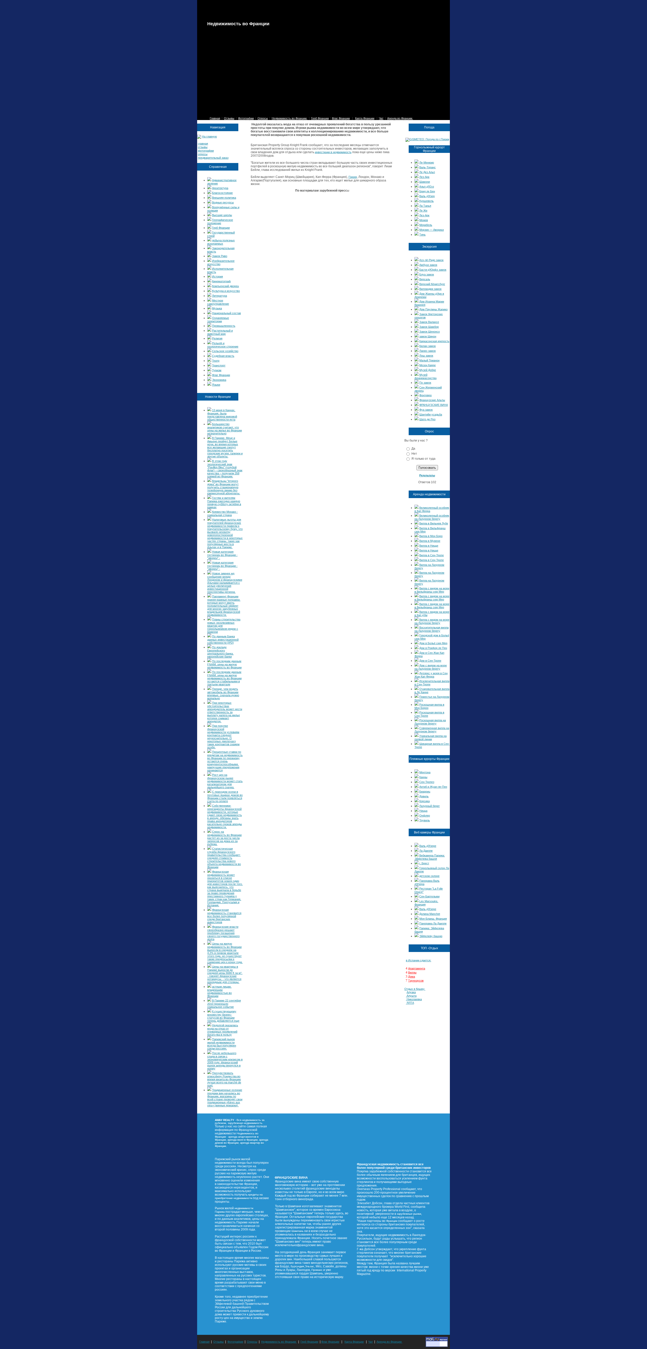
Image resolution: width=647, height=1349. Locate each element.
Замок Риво (219, 256)
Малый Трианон (429, 360)
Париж (353, 176)
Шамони (424, 181)
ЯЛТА (410, 1002)
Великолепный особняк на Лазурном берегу (431, 517)
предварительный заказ (213, 157)
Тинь (422, 234)
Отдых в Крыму (414, 988)
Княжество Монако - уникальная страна (222, 513)
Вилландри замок (430, 288)
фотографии (206, 150)
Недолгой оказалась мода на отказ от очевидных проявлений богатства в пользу (222, 1030)
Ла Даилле (426, 850)
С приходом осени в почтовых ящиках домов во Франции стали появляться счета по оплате (225, 796)
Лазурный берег (429, 805)
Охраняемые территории (218, 319)
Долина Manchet (429, 913)
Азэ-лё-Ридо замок (431, 260)
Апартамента (416, 968)
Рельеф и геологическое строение (222, 345)
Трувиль (424, 820)
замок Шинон (427, 336)
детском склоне (429, 875)
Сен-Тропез (426, 781)
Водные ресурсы (223, 202)
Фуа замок (426, 409)
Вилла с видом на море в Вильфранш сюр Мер (431, 590)
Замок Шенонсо (429, 331)
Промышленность (223, 325)
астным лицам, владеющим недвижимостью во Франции (219, 991)
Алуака (411, 992)
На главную (209, 136)
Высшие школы (222, 215)
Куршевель (426, 200)
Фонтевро (425, 395)
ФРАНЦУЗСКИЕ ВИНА (433, 404)
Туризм (216, 370)
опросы (202, 154)
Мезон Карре (427, 365)
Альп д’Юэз (426, 186)
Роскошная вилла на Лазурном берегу (430, 722)
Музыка (217, 308)
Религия (217, 338)
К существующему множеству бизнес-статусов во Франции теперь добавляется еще (223, 1016)
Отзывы (229, 118)
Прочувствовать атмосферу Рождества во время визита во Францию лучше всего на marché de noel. (224, 1079)
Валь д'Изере (427, 845)
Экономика (219, 379)
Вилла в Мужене (429, 540)
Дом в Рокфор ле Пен (433, 647)
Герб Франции (320, 118)
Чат (381, 118)
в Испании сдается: (418, 960)
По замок (425, 382)
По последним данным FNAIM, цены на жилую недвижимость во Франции (224, 664)
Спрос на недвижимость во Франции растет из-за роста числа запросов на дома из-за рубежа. (224, 838)
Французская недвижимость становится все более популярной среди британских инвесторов (224, 916)
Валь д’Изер (427, 196)
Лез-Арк (424, 176)
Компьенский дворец (225, 286)
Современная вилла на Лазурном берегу (431, 730)
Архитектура (220, 188)
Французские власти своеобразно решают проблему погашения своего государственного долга (223, 933)
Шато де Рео (427, 419)
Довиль (424, 796)
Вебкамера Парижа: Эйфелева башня (429, 857)
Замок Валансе (429, 321)
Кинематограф (221, 281)
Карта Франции (364, 118)
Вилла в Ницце (428, 545)
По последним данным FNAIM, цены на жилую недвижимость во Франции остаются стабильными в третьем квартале (224, 678)
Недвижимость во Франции (289, 118)
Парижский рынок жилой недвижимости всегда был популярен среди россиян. (221, 1044)
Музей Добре (427, 369)
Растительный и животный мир (220, 332)
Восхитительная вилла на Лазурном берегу (431, 629)
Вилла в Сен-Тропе (431, 555)
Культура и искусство (226, 290)
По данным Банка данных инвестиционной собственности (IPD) (223, 639)
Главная (215, 118)
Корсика (424, 801)
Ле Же (423, 210)
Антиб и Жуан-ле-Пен (433, 786)
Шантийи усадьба (430, 414)
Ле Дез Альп (427, 172)
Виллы (412, 972)
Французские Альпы (432, 400)
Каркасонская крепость (434, 341)
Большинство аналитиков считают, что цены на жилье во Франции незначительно (224, 429)
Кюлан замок (427, 345)
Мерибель (425, 224)
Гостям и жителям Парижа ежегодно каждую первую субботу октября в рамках (224, 502)
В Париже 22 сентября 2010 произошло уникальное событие (224, 1003)
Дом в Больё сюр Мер (433, 643)
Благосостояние (222, 192)
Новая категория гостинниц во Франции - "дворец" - (222, 555)
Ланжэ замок (427, 350)
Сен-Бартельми (429, 896)
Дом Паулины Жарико (433, 309)
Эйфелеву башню (430, 936)
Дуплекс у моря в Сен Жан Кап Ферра (431, 675)
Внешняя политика (224, 197)
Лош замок (426, 355)
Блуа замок (426, 274)
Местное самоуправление (218, 302)
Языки (216, 384)
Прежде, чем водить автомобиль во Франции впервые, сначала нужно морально (223, 693)
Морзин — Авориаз (431, 229)
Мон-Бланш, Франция (433, 918)
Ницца (423, 810)
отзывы (202, 147)
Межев (423, 220)
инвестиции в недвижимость (333, 152)
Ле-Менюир (426, 162)
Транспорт (218, 365)
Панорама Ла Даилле (433, 923)
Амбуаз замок (428, 264)
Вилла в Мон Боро (431, 536)
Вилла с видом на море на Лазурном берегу (431, 621)
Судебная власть (223, 355)
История (217, 276)
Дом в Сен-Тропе (430, 660)
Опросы (263, 118)
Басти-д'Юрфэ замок (432, 269)
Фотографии (246, 118)
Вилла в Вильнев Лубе (433, 523)
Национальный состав (226, 313)
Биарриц (424, 791)
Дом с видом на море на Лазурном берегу (430, 667)
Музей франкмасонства (425, 376)
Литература (219, 295)
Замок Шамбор (429, 326)
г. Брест (424, 863)
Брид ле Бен (427, 191)
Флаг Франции (341, 118)
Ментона (424, 772)
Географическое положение (220, 221)
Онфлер (424, 815)
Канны (423, 777)
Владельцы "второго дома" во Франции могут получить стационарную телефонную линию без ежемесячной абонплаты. (223, 487)
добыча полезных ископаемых (221, 242)
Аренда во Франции (400, 118)
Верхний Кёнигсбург (432, 284)
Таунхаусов (416, 980)
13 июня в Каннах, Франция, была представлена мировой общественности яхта (222, 415)
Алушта (412, 995)
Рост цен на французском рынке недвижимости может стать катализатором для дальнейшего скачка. (225, 781)
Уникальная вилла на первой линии (430, 737)
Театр (215, 360)
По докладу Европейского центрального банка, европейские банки (220, 652)
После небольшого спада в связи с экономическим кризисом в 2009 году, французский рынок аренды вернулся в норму (225, 1061)
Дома (411, 976)
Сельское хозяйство (225, 351)
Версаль (424, 279)
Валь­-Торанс (427, 167)
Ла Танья (425, 205)
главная (203, 143)
